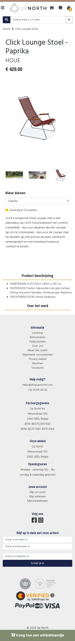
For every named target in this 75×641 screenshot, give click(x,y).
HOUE (12, 60)
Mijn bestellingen (37, 501)
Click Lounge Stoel (26, 29)
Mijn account (37, 492)
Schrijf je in (37, 563)
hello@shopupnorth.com (37, 385)
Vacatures (37, 368)
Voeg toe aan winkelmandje (40, 635)
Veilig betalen (37, 342)
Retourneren (37, 337)
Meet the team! (37, 350)
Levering (37, 333)
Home (6, 29)
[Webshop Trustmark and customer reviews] (37, 601)
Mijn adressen (37, 496)
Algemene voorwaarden (37, 355)
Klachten (37, 363)
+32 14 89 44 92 (37, 390)
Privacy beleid (37, 359)
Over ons (37, 346)
